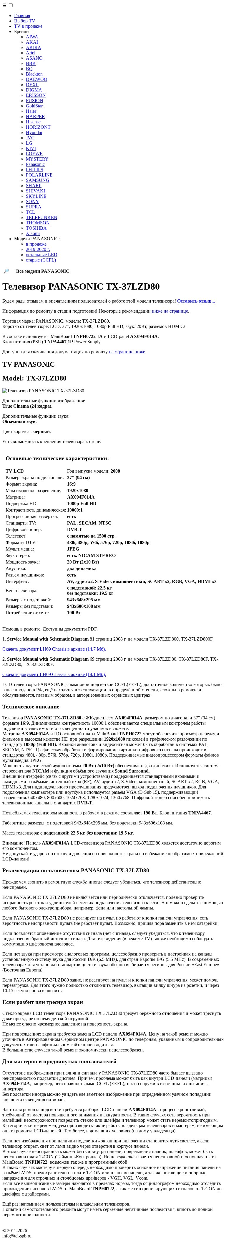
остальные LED (41, 254)
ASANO (34, 58)
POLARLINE (39, 174)
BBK (31, 63)
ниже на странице (170, 310)
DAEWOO (36, 79)
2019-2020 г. (38, 249)
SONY (32, 201)
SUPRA (33, 206)
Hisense (33, 121)
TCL (30, 212)
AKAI (32, 42)
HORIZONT (38, 127)
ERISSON (36, 95)
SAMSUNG (37, 180)
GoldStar (34, 105)
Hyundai (34, 132)
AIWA (32, 36)
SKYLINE (36, 196)
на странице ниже (127, 351)
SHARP (33, 185)
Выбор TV (24, 20)
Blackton (34, 73)
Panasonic (35, 164)
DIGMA (34, 89)
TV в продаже (28, 26)
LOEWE (34, 153)
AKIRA (33, 47)
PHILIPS (34, 169)
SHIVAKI (35, 190)
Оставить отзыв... (196, 300)
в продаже (36, 243)
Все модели (42, 271)
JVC (30, 137)
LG (29, 143)
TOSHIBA (36, 228)
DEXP (32, 84)
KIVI (31, 148)
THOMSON (38, 222)
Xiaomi (33, 233)
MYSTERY (37, 158)
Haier (31, 111)
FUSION (34, 100)
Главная (22, 15)
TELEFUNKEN (41, 217)
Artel (30, 52)
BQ (29, 68)
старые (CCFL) (41, 259)
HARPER (35, 116)
